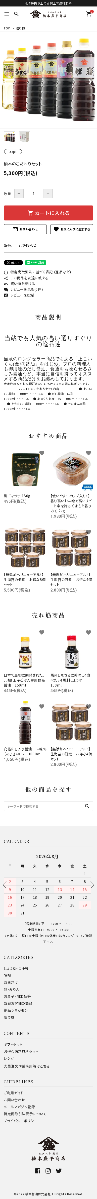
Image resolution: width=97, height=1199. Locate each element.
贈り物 (20, 28)
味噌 (7, 975)
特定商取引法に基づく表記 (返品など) (37, 271)
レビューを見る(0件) (23, 289)
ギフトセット (13, 1044)
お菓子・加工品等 (17, 996)
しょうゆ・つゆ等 (16, 968)
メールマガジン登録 (19, 1106)
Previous (6, 884)
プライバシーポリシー (20, 1120)
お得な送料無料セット (21, 1051)
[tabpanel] (48, 79)
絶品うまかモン (16, 1010)
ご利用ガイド (14, 1092)
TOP (7, 28)
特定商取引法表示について (25, 1113)
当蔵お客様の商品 (18, 1003)
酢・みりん (12, 989)
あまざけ (11, 982)
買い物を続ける (19, 283)
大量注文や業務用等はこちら (26, 1066)
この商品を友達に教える (26, 277)
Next (90, 884)
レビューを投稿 (19, 295)
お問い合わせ (25, 229)
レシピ (9, 1058)
